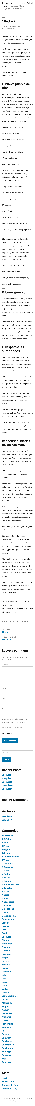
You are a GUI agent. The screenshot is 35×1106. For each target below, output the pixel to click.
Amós (5, 898)
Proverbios (7, 1024)
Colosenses (8, 909)
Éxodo (5, 933)
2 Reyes (6, 877)
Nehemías (7, 1013)
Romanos (6, 1027)
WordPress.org (9, 1088)
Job (4, 975)
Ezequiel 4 (7, 785)
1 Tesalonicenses (11, 856)
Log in (5, 1078)
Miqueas (6, 1006)
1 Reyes (6, 849)
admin (6, 26)
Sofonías (6, 1055)
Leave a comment (9, 29)
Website (4, 709)
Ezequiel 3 (7, 782)
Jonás (5, 982)
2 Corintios (7, 863)
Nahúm (5, 1010)
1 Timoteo (7, 860)
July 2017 (7, 819)
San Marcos (8, 1044)
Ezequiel (6, 936)
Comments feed (10, 1085)
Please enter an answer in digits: (12, 728)
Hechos (6, 964)
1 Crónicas (7, 839)
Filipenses (7, 943)
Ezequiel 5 (7, 789)
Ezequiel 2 (7, 778)
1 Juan (5, 842)
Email (4, 698)
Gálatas (6, 947)
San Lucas (7, 1041)
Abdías (5, 895)
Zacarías (6, 1062)
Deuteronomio (9, 916)
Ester (4, 929)
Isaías (5, 968)
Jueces (5, 992)
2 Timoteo (7, 888)
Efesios (6, 922)
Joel (4, 978)
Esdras (5, 926)
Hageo (5, 957)
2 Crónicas (7, 867)
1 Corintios (7, 835)
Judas (5, 989)
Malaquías (7, 1003)
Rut (3, 1030)
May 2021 (7, 816)
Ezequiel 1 (7, 775)
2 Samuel (6, 881)
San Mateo (7, 1048)
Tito (4, 1058)
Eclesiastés (8, 919)
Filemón (6, 940)
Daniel (5, 912)
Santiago (6, 1051)
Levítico (6, 999)
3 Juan (5, 891)
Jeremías (6, 971)
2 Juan (5, 870)
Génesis (6, 950)
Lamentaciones (10, 996)
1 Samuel (6, 853)
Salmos (5, 1034)
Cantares (6, 905)
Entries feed (8, 1081)
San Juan (6, 1037)
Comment (5, 665)
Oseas (5, 1020)
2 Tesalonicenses (11, 884)
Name (4, 688)
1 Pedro (25, 621)
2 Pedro (6, 874)
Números (6, 1017)
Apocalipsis (8, 902)
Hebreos (6, 961)
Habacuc (6, 954)
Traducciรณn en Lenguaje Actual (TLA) (14, 1098)
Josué (5, 985)
